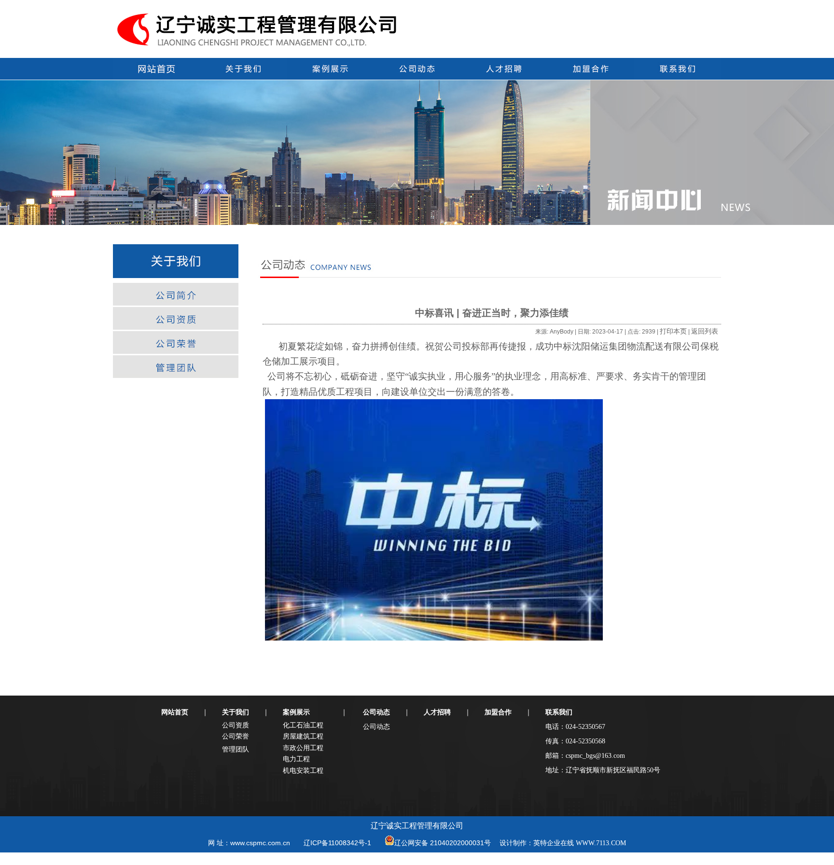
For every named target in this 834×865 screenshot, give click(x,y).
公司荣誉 (235, 736)
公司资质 (235, 725)
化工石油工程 (303, 725)
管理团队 (235, 749)
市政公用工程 (303, 748)
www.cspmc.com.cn (260, 843)
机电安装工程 (303, 770)
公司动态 (376, 726)
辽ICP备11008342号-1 (337, 843)
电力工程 (296, 759)
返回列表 (704, 331)
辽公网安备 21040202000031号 (442, 843)
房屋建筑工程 (303, 736)
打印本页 (673, 331)
